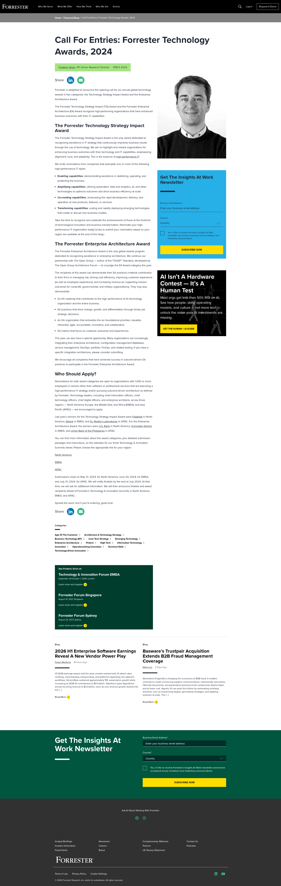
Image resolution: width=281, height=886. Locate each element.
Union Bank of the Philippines (88, 431)
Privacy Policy (79, 873)
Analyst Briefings (63, 841)
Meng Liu (147, 667)
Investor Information (65, 845)
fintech (90, 542)
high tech (105, 542)
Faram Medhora (63, 662)
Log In (249, 6)
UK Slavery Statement (154, 850)
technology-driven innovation (70, 550)
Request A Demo (267, 6)
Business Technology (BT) (68, 538)
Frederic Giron (67, 67)
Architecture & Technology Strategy (102, 535)
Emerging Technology (126, 538)
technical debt (115, 546)
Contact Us (192, 841)
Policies (147, 845)
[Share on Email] (80, 80)
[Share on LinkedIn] (70, 80)
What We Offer (64, 6)
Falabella (137, 417)
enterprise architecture (67, 542)
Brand (102, 850)
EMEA (58, 462)
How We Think (84, 6)
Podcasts (191, 845)
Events (116, 6)
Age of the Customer (66, 535)
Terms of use (61, 873)
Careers (103, 845)
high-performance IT (127, 157)
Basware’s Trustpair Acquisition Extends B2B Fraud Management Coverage (178, 655)
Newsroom (104, 841)
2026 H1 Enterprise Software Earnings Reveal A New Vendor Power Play (95, 653)
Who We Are (102, 6)
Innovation (60, 546)
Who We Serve (45, 6)
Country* (164, 218)
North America (63, 455)
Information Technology (129, 542)
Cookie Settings (99, 873)
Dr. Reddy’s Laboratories (104, 421)
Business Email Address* (171, 203)
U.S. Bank (104, 426)
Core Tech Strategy (99, 538)
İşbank (69, 421)
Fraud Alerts (61, 850)
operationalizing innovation (86, 546)
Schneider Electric (141, 426)
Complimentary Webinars (155, 841)
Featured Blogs (72, 17)
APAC (58, 469)
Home (58, 17)
